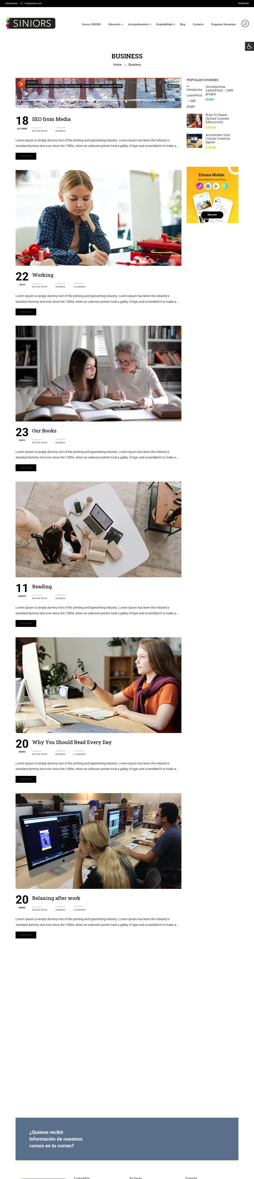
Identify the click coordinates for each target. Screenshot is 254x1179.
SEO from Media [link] (51, 119)
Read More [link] (26, 156)
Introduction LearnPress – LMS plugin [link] (219, 90)
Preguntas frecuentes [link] (223, 24)
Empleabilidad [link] (164, 24)
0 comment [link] (80, 287)
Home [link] (117, 64)
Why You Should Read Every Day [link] (72, 742)
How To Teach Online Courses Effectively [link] (217, 118)
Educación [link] (114, 24)
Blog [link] (182, 24)
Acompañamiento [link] (138, 24)
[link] (249, 46)
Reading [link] (42, 586)
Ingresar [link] (243, 3)
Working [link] (42, 275)
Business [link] (60, 131)
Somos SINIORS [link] (91, 24)
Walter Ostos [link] (39, 131)
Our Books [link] (44, 430)
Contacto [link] (198, 24)
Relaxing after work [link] (56, 898)
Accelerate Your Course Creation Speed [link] (218, 138)
